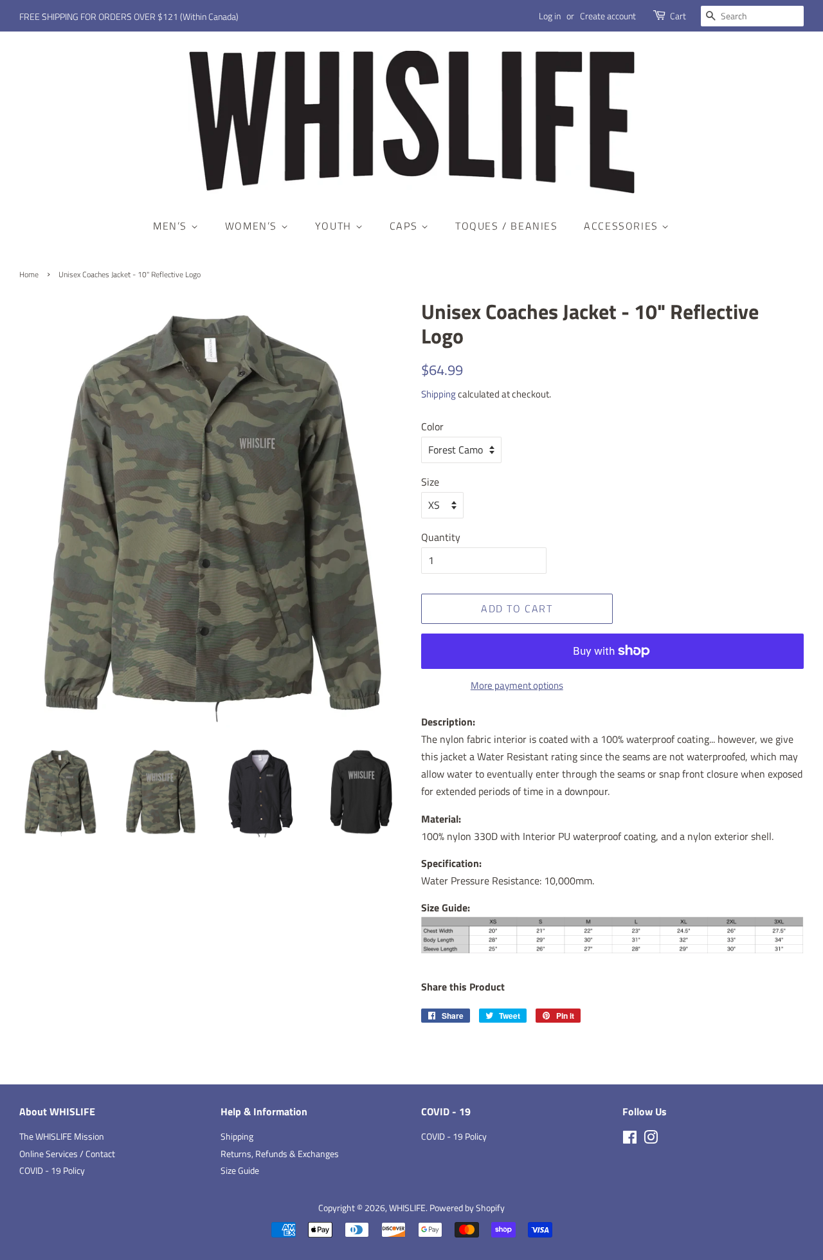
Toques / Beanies (506, 225)
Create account (608, 16)
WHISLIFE (407, 1207)
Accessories (623, 225)
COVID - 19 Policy (52, 1170)
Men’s (172, 225)
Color (432, 426)
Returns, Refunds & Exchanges (280, 1153)
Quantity (440, 537)
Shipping (438, 394)
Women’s (253, 225)
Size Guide (240, 1170)
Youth (335, 225)
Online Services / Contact (67, 1153)
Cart (678, 16)
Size (430, 481)
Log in (550, 16)
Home (29, 274)
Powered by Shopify (467, 1207)
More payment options (517, 685)
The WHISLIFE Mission (61, 1136)
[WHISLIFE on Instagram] (651, 1139)
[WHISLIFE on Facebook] (629, 1139)
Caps (405, 225)
